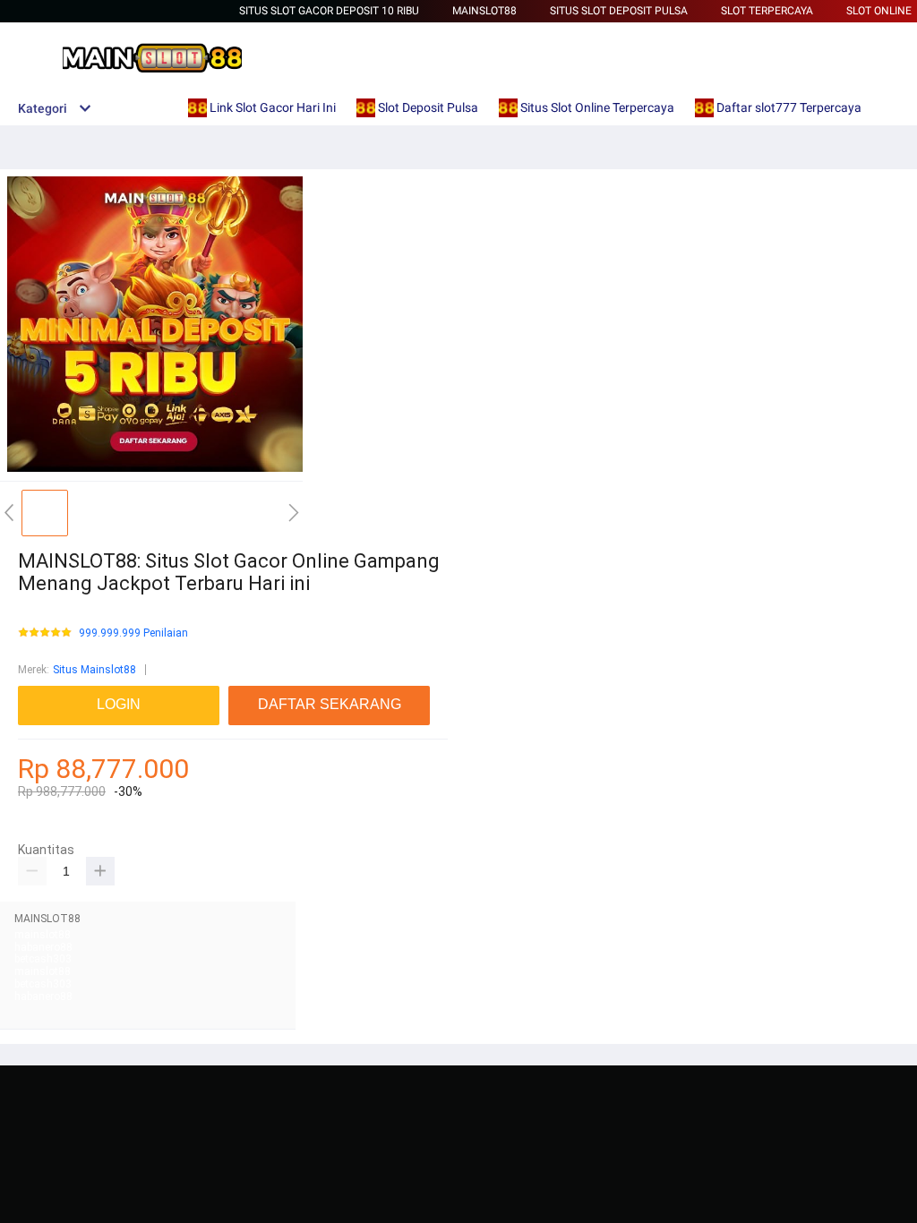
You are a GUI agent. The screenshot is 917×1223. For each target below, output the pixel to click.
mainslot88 (42, 934)
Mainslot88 (484, 10)
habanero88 (43, 947)
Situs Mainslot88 (94, 669)
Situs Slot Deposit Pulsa (619, 10)
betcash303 (43, 959)
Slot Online (879, 10)
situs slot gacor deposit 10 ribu (329, 10)
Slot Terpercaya (767, 10)
